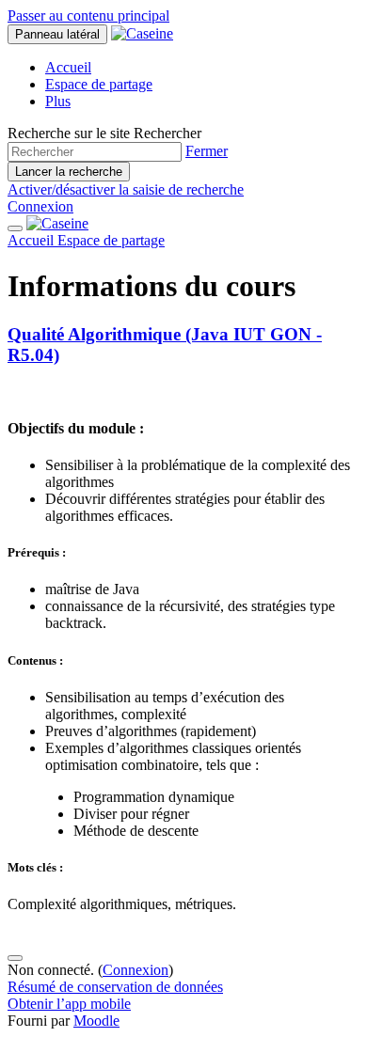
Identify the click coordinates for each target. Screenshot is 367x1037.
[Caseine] (57, 223)
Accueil (32, 240)
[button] (206, 151)
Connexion (40, 206)
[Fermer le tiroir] (15, 228)
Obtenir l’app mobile (69, 1004)
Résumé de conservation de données (115, 987)
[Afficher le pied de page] (15, 958)
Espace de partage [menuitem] (98, 84)
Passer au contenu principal (88, 16)
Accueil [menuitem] (68, 67)
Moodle (96, 1021)
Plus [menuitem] (58, 101)
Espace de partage (111, 240)
